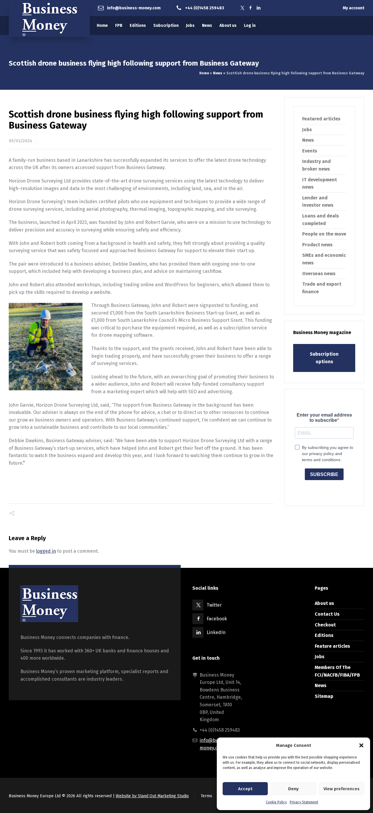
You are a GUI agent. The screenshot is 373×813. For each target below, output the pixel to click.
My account (353, 8)
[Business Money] (49, 18)
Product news (317, 244)
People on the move (324, 234)
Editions (324, 635)
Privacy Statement (304, 802)
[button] (361, 745)
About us (324, 603)
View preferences (341, 788)
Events (309, 151)
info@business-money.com (134, 7)
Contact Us (327, 614)
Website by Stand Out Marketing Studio (152, 795)
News (217, 73)
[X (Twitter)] (242, 8)
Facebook (217, 618)
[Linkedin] (259, 8)
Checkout (325, 625)
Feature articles (332, 646)
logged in (46, 551)
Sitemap (324, 696)
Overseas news (318, 273)
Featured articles (321, 119)
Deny (293, 788)
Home (204, 73)
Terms (206, 795)
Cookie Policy (276, 802)
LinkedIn (216, 632)
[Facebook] (251, 8)
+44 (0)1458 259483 (204, 7)
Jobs (307, 129)
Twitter (214, 605)
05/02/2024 (20, 140)
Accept (245, 788)
